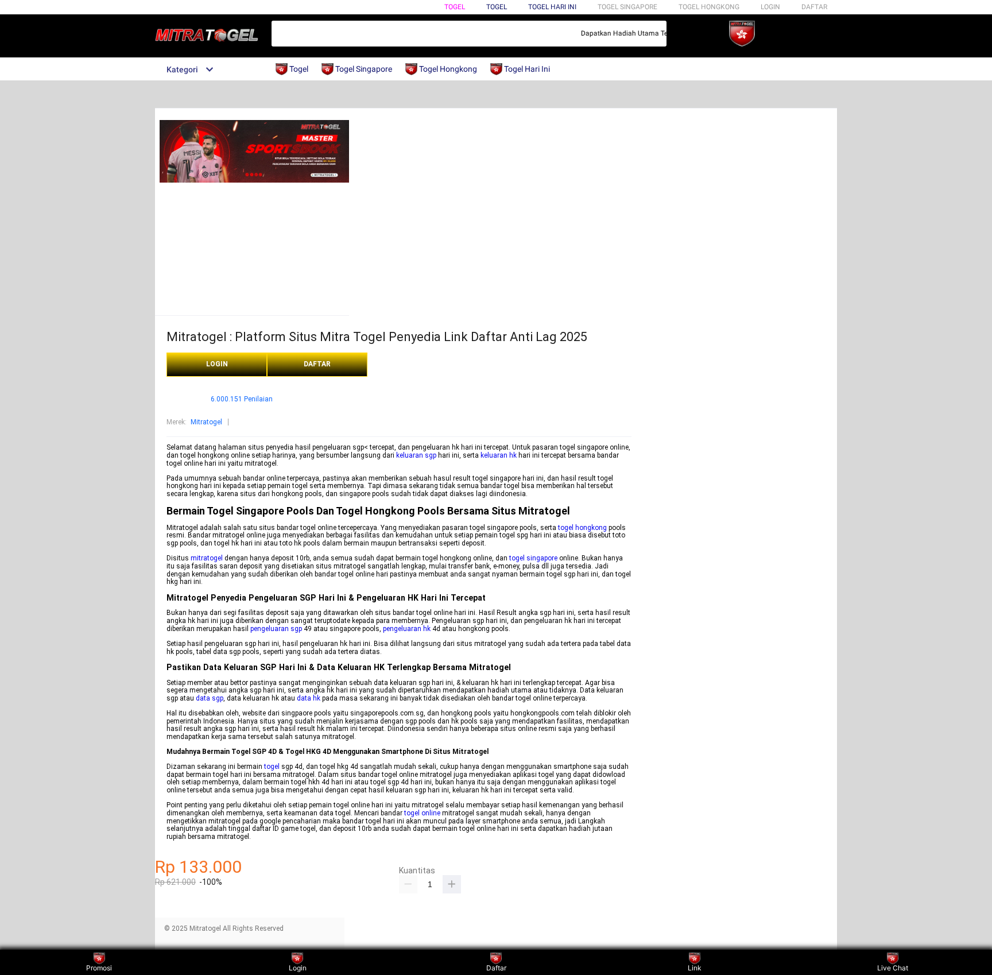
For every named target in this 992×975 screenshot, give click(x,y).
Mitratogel (206, 422)
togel (272, 767)
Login (298, 968)
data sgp (209, 698)
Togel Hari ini (552, 7)
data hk (308, 698)
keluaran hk (498, 455)
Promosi (99, 968)
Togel (454, 7)
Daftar (496, 968)
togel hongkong (582, 528)
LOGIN (770, 7)
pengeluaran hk (407, 629)
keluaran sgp (416, 455)
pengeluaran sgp (276, 629)
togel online (422, 813)
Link (695, 968)
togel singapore (533, 558)
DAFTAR (814, 7)
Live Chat (892, 968)
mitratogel (207, 558)
